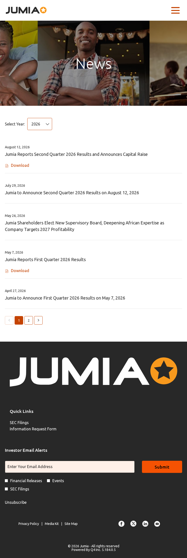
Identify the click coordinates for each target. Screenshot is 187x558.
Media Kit (52, 524)
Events (58, 480)
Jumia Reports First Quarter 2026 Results (45, 259)
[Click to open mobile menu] (175, 10)
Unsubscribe (16, 502)
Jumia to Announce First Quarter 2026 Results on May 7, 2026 (65, 297)
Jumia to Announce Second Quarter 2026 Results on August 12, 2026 (72, 192)
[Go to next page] (38, 320)
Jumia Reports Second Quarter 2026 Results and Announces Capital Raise (76, 154)
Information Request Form (40, 429)
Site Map (71, 524)
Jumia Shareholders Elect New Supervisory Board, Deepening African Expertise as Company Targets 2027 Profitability (84, 226)
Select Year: (15, 124)
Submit (162, 466)
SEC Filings (26, 423)
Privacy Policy (29, 524)
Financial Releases (26, 480)
